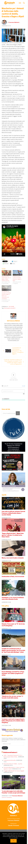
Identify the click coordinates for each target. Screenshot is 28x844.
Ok (13, 841)
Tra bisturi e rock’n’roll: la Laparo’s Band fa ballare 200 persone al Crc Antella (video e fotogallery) (13, 720)
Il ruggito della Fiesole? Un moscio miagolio (14, 771)
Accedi (23, 386)
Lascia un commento (7, 797)
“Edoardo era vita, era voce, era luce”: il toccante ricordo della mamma (12, 697)
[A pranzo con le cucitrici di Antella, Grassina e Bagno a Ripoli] (17, 273)
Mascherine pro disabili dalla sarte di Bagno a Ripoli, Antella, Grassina (6, 278)
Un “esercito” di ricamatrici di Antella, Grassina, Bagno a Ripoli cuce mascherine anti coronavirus (6, 295)
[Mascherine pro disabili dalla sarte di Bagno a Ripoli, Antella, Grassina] (6, 273)
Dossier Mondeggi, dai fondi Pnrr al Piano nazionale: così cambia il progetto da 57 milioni (13, 673)
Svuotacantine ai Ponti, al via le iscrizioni (13, 576)
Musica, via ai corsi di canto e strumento (13, 558)
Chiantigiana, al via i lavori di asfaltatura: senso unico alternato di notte (13, 598)
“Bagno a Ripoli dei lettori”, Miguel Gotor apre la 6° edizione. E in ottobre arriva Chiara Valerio (13, 535)
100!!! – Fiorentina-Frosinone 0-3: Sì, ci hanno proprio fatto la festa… (13, 756)
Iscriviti (4, 748)
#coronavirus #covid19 (9, 308)
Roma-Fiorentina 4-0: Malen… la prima (13, 763)
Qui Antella (11, 306)
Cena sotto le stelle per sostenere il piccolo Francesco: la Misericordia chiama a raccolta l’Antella (13, 513)
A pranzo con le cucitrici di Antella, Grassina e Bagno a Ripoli (17, 278)
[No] (25, 838)
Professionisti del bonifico (10, 760)
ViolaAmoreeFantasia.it (10, 752)
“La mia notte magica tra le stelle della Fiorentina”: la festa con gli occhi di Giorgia (13, 792)
